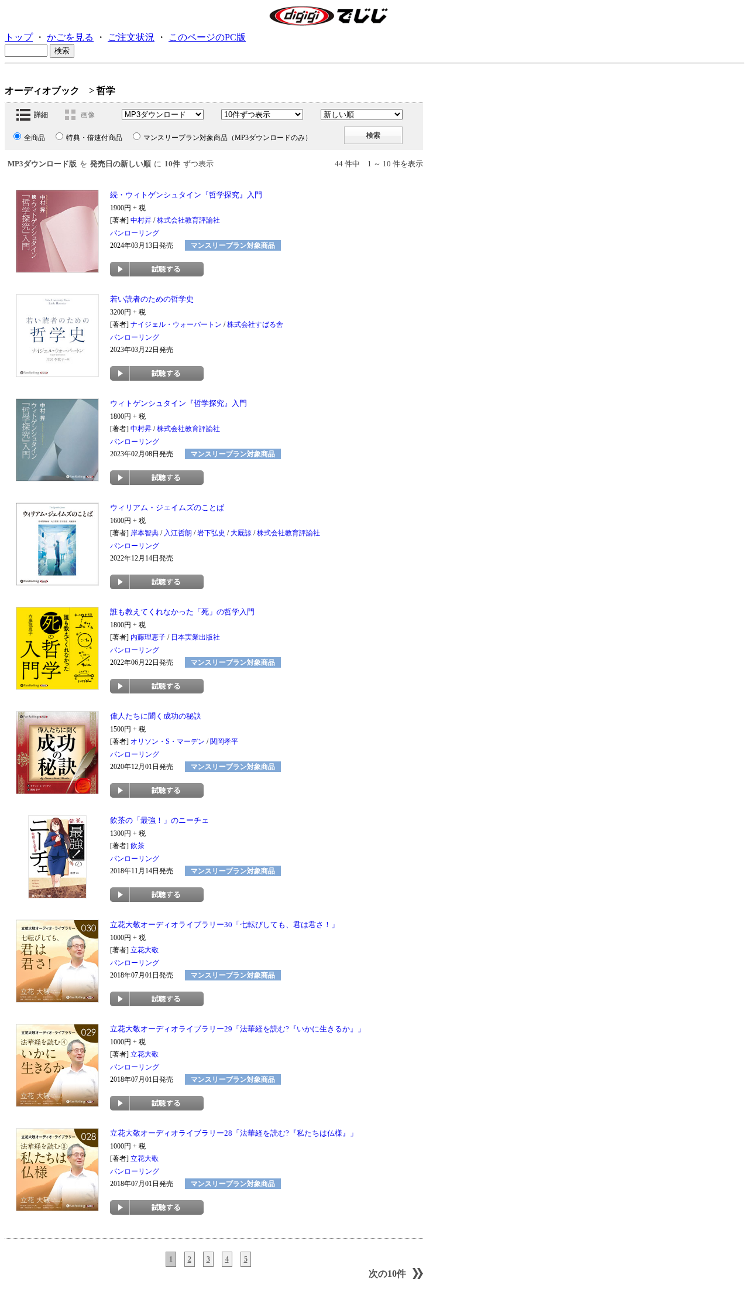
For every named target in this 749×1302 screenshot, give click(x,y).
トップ (19, 37)
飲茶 (137, 846)
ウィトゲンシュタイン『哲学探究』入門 (178, 403)
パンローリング (134, 233)
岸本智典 (144, 533)
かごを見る (70, 37)
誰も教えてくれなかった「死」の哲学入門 (182, 611)
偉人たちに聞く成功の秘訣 (155, 716)
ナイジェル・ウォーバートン (176, 324)
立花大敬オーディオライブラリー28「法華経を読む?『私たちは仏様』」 (234, 1133)
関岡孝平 (224, 741)
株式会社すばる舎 (255, 324)
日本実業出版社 (195, 637)
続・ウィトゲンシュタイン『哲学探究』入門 (186, 194)
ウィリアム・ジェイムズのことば (167, 507)
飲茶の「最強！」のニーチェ (159, 820)
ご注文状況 (131, 37)
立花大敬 (144, 950)
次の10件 (387, 1274)
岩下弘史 (211, 533)
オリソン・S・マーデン (167, 741)
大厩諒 (241, 533)
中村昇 (141, 220)
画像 (88, 115)
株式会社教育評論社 (188, 220)
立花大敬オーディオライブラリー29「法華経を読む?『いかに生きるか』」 (237, 1028)
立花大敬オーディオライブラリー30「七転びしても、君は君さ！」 (224, 924)
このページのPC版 (207, 37)
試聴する (157, 269)
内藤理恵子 (148, 637)
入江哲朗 (178, 533)
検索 (373, 135)
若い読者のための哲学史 (152, 299)
